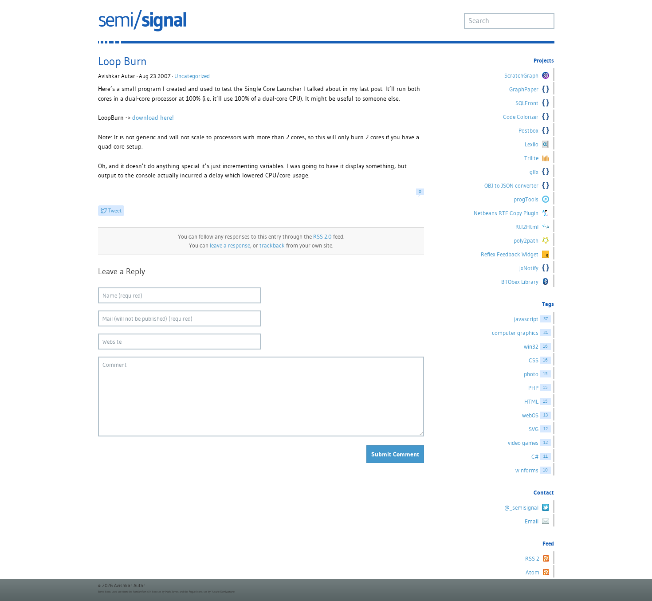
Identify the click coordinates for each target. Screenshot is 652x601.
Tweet (115, 210)
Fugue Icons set (198, 591)
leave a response (230, 245)
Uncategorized (192, 76)
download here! (153, 118)
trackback (272, 245)
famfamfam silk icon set (147, 591)
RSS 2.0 (322, 236)
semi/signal (142, 20)
